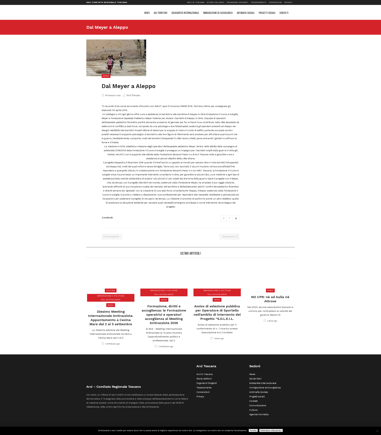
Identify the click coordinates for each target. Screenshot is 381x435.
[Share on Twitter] (120, 217)
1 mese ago (218, 338)
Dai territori (255, 378)
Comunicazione (257, 405)
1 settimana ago (112, 343)
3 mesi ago (272, 321)
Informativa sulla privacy (271, 430)
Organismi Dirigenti (237, 2)
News (252, 374)
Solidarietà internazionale (262, 383)
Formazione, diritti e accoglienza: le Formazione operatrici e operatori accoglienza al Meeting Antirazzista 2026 (164, 314)
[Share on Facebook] (116, 217)
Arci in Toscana (195, 2)
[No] (377, 430)
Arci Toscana (133, 95)
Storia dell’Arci (215, 2)
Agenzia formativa (259, 414)
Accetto (253, 430)
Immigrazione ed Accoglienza (265, 387)
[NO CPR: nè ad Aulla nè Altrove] (270, 276)
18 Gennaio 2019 (113, 95)
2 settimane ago (165, 346)
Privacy (288, 2)
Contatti (253, 401)
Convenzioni (275, 2)
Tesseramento (258, 2)
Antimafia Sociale (258, 392)
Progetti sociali (256, 396)
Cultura (253, 409)
